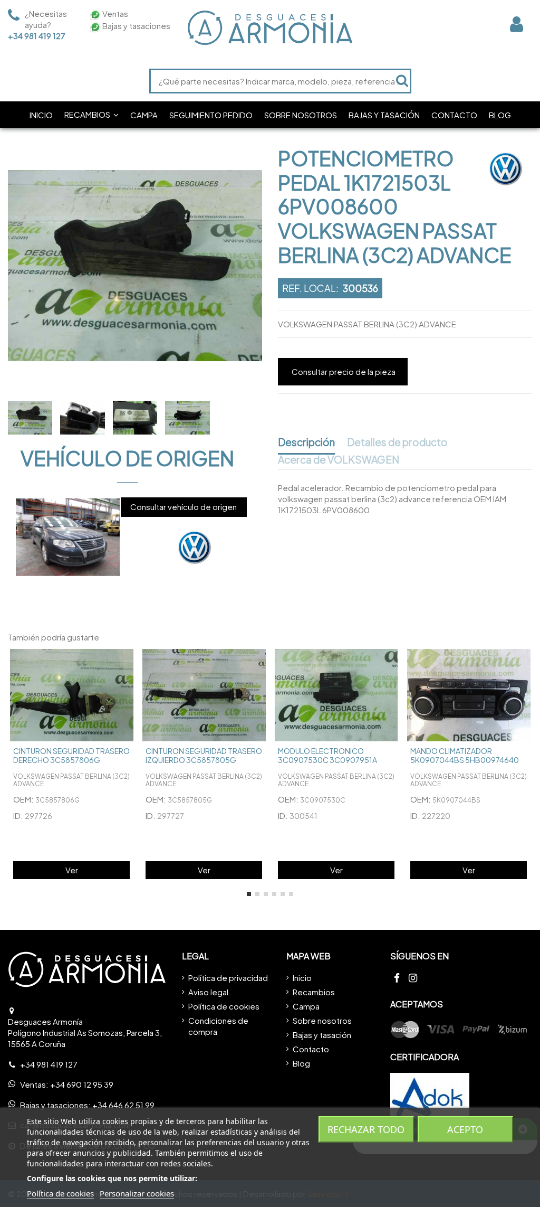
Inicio (302, 978)
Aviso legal (208, 992)
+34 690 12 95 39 (81, 1084)
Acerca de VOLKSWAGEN (338, 460)
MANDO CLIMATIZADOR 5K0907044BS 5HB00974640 (464, 755)
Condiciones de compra (218, 1025)
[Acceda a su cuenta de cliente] (516, 24)
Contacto (311, 1049)
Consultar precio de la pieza (344, 371)
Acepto (465, 1129)
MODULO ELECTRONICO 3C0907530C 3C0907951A (327, 755)
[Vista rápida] (127, 665)
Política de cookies (223, 1006)
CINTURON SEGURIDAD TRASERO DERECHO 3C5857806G (71, 755)
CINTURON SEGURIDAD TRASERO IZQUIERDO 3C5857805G (204, 755)
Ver (71, 870)
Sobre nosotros (322, 1020)
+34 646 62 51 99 (123, 1105)
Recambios (314, 992)
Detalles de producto (397, 442)
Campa (306, 1006)
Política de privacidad (228, 978)
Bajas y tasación (322, 1035)
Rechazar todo (365, 1129)
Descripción (306, 442)
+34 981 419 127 (36, 36)
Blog (301, 1063)
